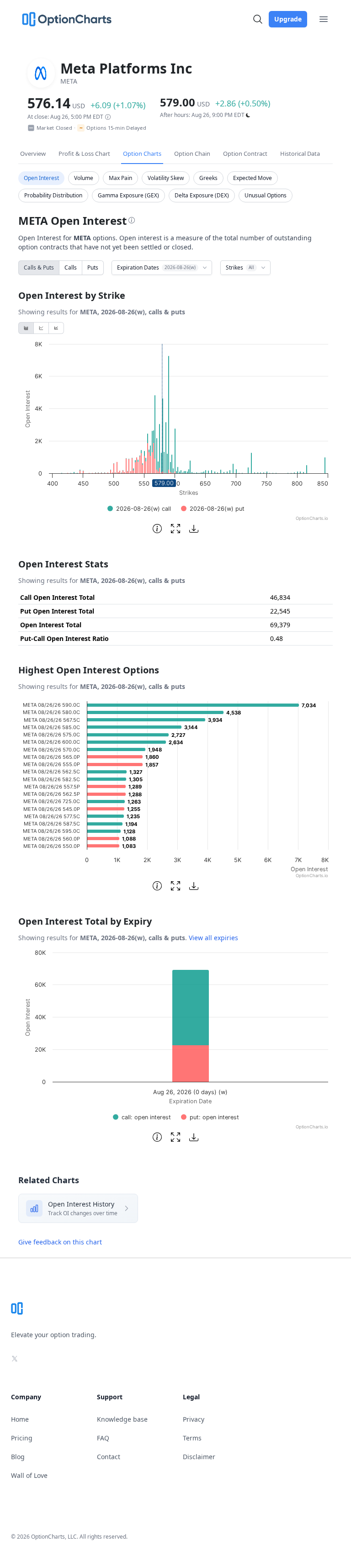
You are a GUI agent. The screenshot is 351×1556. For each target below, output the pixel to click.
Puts (92, 267)
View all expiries (213, 937)
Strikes (240, 267)
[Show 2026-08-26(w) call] (139, 508)
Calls (70, 267)
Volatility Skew (166, 178)
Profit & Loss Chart (84, 153)
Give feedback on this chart (60, 1242)
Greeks (208, 178)
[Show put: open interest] (210, 1117)
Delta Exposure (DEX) (202, 195)
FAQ (103, 1438)
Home (20, 1419)
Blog (18, 1456)
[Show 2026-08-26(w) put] (213, 508)
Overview (33, 153)
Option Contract (245, 153)
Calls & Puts (39, 267)
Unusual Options (266, 195)
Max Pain (120, 178)
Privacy (193, 1419)
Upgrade (288, 19)
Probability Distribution (53, 195)
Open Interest (41, 178)
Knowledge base (122, 1419)
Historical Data (300, 153)
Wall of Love (29, 1475)
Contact (108, 1456)
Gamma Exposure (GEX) (128, 195)
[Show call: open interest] (142, 1117)
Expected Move (252, 178)
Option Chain (192, 153)
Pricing (21, 1438)
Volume (83, 178)
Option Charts (142, 153)
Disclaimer (199, 1456)
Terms (192, 1438)
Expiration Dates (156, 267)
